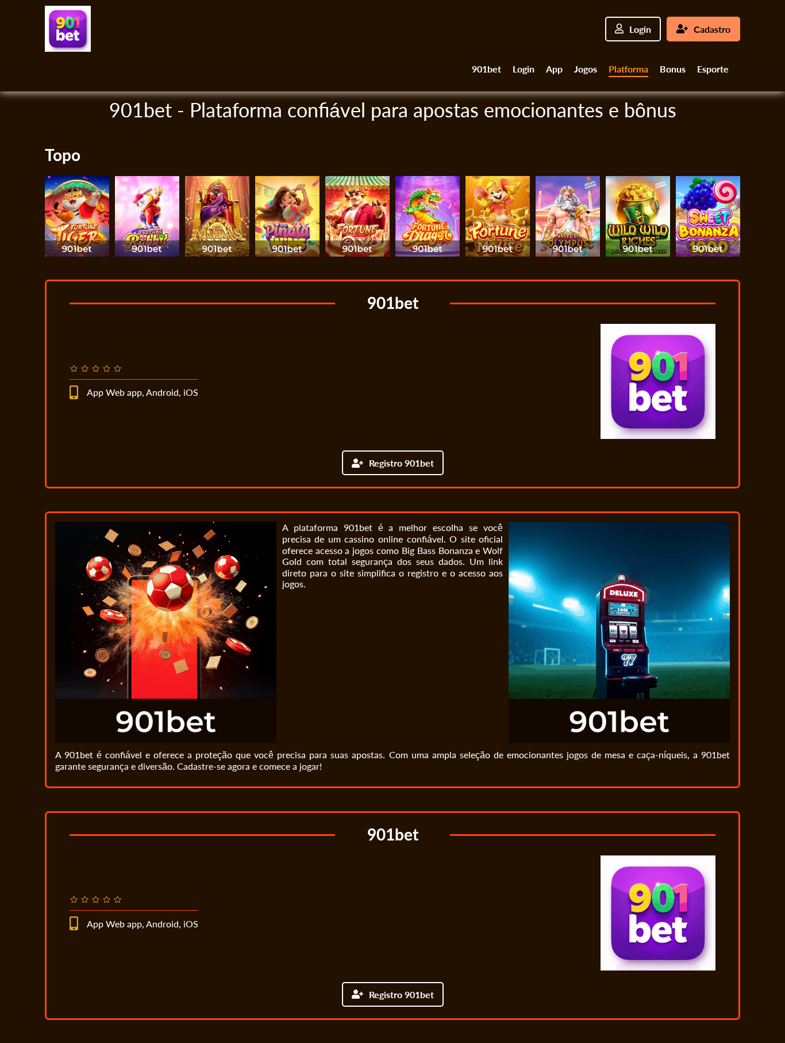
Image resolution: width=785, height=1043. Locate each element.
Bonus (673, 68)
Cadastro (712, 29)
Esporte (713, 68)
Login (640, 29)
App (554, 68)
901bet (486, 68)
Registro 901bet (401, 462)
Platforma (628, 68)
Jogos (585, 68)
